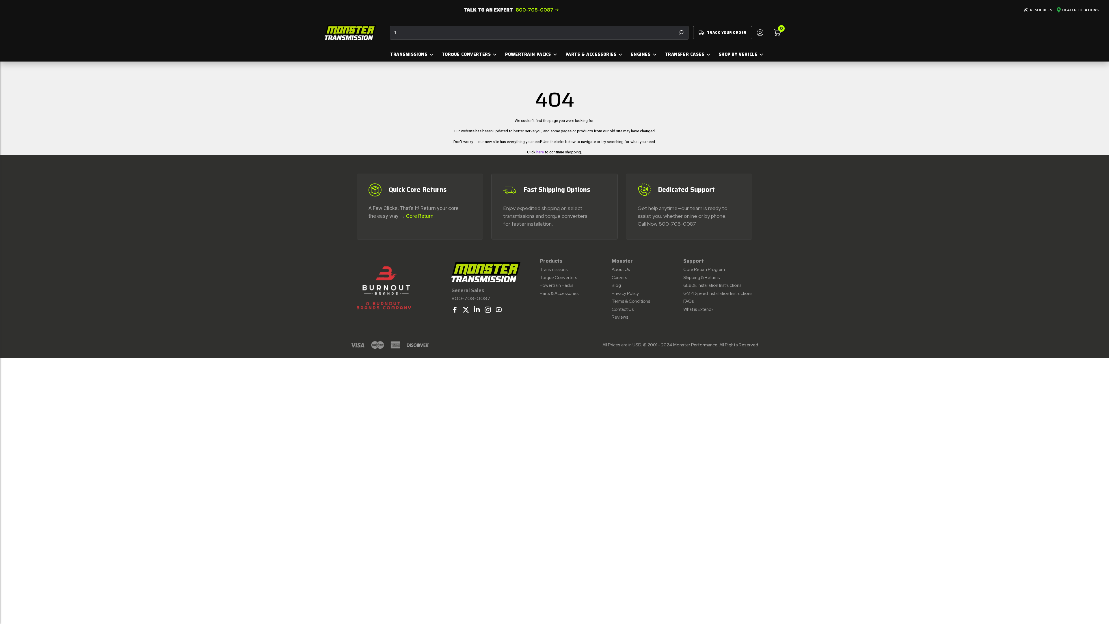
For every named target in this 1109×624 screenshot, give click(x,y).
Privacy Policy (625, 293)
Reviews (620, 317)
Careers (619, 278)
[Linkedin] (476, 309)
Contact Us (623, 309)
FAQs (688, 301)
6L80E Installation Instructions (712, 285)
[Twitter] (465, 309)
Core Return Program (704, 269)
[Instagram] (487, 309)
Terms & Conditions (631, 301)
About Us (621, 269)
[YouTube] (498, 309)
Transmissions (553, 269)
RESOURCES (1041, 10)
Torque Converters (558, 278)
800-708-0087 (534, 10)
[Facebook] (454, 310)
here (540, 152)
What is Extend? (698, 309)
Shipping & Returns (701, 278)
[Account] (760, 32)
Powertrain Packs (556, 285)
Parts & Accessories (559, 293)
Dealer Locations (1080, 10)
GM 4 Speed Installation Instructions (717, 293)
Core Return (419, 216)
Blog (616, 285)
